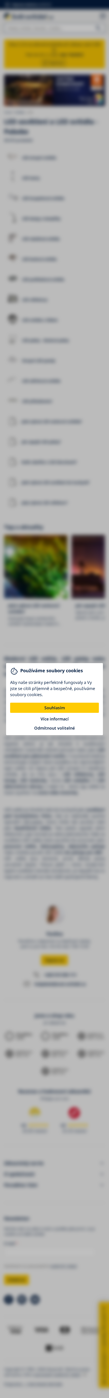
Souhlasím (54, 708)
